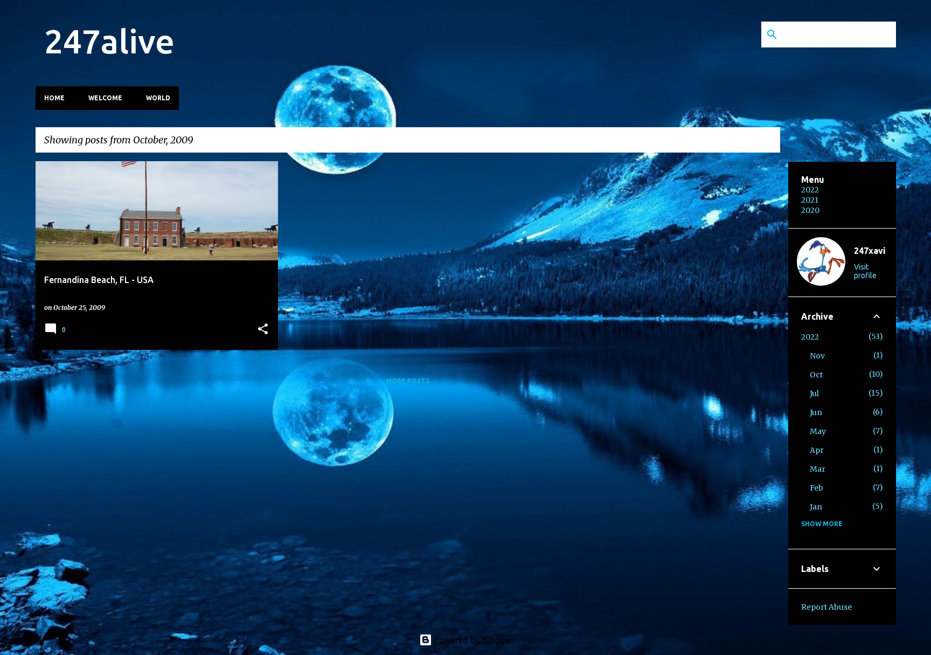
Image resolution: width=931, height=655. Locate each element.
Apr (817, 450)
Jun (816, 412)
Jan (816, 507)
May (818, 431)
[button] (262, 329)
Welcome (105, 97)
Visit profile (865, 271)
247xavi (870, 251)
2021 (809, 200)
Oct (816, 375)
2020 (810, 210)
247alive (109, 41)
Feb (816, 488)
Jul (814, 393)
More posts (407, 380)
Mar (817, 469)
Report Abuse (826, 607)
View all (756, 140)
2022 (810, 190)
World (158, 97)
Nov (817, 356)
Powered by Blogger (472, 640)
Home (54, 97)
